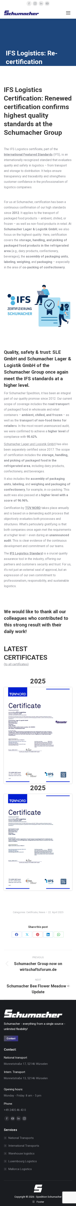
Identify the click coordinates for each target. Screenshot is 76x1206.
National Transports (21, 1138)
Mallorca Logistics (20, 1169)
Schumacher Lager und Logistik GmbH (30, 444)
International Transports (23, 1145)
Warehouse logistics (21, 1153)
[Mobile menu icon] (68, 13)
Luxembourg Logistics (22, 1161)
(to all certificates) (16, 664)
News (42, 912)
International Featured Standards (28, 154)
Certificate (32, 912)
